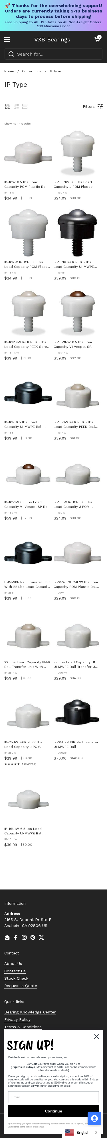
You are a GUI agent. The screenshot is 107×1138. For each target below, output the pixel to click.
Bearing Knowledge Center (30, 1012)
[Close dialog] (97, 1037)
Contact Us (15, 971)
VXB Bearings (52, 39)
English (83, 1132)
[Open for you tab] (94, 1118)
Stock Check (16, 978)
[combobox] (53, 54)
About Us (13, 963)
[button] (97, 39)
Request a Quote (20, 985)
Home (9, 71)
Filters (89, 106)
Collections (32, 71)
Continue (53, 1111)
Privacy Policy (17, 1019)
